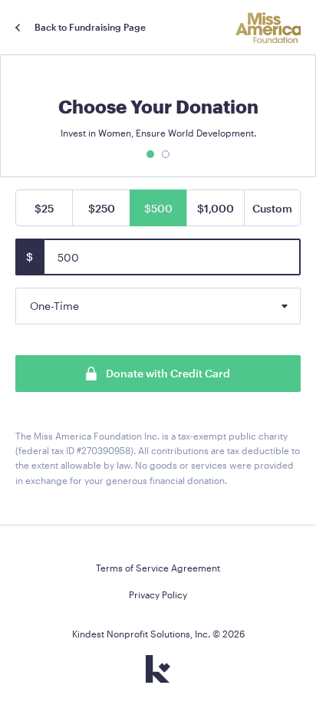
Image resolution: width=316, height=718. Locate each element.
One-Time (54, 305)
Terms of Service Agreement (158, 567)
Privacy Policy (158, 594)
